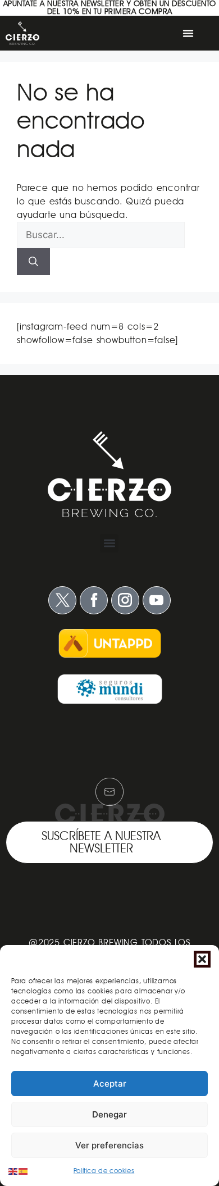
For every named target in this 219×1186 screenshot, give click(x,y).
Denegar (109, 1114)
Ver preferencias (109, 1145)
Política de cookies (104, 1170)
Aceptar (109, 1083)
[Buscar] (33, 261)
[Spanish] (24, 1170)
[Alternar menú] (188, 33)
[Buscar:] (101, 235)
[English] (13, 1170)
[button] (202, 959)
